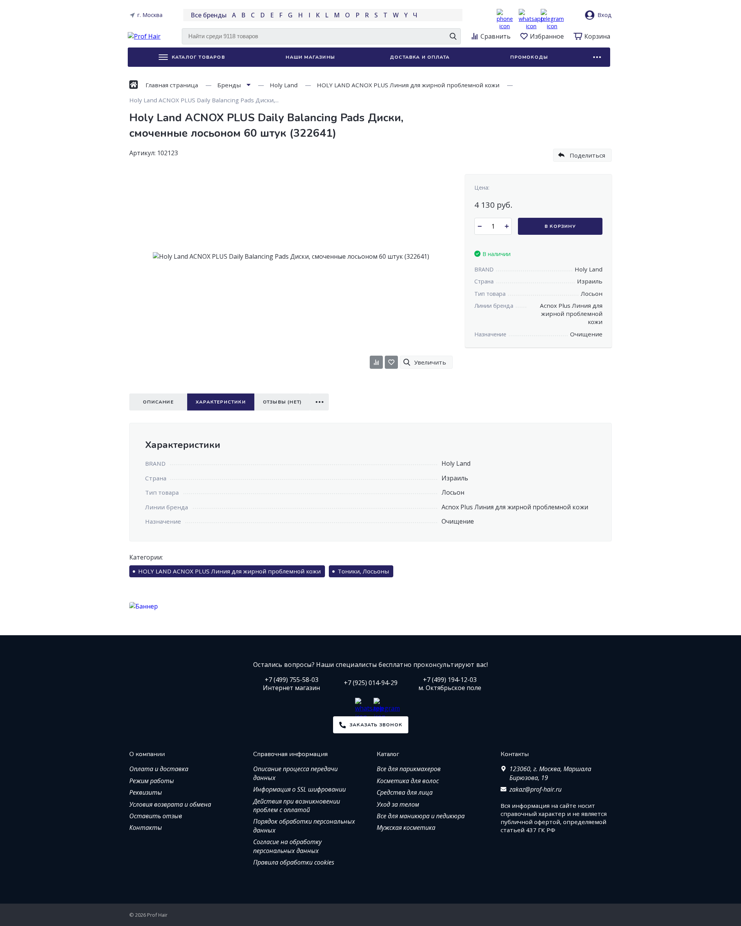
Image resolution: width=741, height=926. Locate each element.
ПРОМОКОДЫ (529, 57)
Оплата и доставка (158, 769)
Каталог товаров (198, 57)
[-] (479, 226)
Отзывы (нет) (282, 402)
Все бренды (209, 15)
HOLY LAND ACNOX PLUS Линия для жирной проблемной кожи (229, 571)
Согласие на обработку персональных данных (287, 846)
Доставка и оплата (420, 57)
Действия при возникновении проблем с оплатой (296, 805)
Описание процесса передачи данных (295, 773)
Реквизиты (145, 792)
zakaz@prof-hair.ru (535, 789)
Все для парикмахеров (409, 769)
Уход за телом (398, 804)
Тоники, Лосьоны (363, 571)
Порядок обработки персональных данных (304, 825)
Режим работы (151, 781)
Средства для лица (405, 792)
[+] (506, 226)
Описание (158, 402)
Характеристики (221, 402)
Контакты (145, 827)
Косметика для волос (408, 781)
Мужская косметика (406, 827)
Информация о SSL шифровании (299, 789)
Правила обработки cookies (293, 862)
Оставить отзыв (155, 816)
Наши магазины (310, 57)
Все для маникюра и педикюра (421, 816)
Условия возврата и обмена (170, 804)
